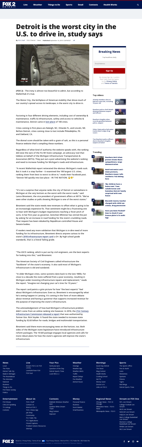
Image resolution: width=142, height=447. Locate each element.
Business (6, 384)
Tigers (121, 382)
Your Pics (53, 362)
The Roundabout (9, 376)
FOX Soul (29, 373)
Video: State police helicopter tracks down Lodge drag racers (103, 131)
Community (30, 415)
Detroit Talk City (8, 371)
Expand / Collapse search (138, 4)
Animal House (78, 382)
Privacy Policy (112, 81)
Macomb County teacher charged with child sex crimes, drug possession (115, 203)
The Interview (7, 379)
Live (28, 362)
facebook (124, 441)
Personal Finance (79, 402)
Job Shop (29, 413)
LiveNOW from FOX (33, 370)
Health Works (101, 374)
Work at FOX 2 (31, 407)
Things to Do (7, 387)
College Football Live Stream (126, 406)
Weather (77, 362)
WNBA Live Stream (126, 427)
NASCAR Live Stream (127, 412)
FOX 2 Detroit (31, 40)
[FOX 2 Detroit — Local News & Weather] (10, 4)
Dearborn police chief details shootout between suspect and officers (103, 111)
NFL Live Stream (125, 402)
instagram (133, 441)
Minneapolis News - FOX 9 (105, 411)
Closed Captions (32, 423)
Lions (121, 371)
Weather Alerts (78, 371)
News (39, 40)
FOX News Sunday (9, 390)
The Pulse (6, 368)
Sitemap (29, 428)
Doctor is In (100, 384)
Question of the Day (56, 368)
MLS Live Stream (125, 429)
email (137, 441)
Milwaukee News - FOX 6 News (105, 408)
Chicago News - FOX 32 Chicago (104, 403)
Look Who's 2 (54, 374)
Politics (5, 392)
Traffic (75, 374)
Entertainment (10, 398)
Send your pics (54, 366)
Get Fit (98, 379)
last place (50, 121)
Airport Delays (78, 376)
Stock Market (77, 407)
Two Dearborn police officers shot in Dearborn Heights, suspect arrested (103, 141)
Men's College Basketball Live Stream (128, 418)
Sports (122, 362)
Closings (76, 366)
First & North (124, 368)
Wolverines (123, 374)
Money (76, 398)
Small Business (78, 410)
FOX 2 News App (32, 410)
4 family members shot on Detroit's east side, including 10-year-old (103, 101)
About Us (30, 398)
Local (5, 366)
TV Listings (6, 407)
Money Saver (101, 382)
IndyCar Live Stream (126, 415)
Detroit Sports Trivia (56, 371)
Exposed (52, 414)
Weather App (77, 368)
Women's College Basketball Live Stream (127, 423)
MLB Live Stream (125, 409)
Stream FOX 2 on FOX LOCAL (34, 367)
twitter (128, 441)
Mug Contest (101, 371)
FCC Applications (32, 421)
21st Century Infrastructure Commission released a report (52, 312)
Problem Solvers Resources (36, 426)
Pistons (122, 379)
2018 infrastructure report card (38, 236)
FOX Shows (7, 402)
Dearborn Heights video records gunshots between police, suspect (102, 121)
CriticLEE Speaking (9, 405)
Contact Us (30, 405)
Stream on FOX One (129, 398)
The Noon (100, 368)
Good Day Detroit (102, 366)
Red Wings (123, 384)
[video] (120, 102)
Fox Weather (77, 379)
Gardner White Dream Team (57, 408)
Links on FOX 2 (101, 387)
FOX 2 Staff (30, 402)
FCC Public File (31, 418)
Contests (6, 410)
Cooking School (101, 376)
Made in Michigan (9, 374)
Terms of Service (110, 83)
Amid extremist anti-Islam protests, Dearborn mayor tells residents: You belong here (114, 174)
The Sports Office (125, 366)
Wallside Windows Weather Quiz (59, 403)
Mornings (101, 362)
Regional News (103, 398)
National (6, 382)
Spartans (122, 376)
